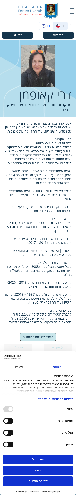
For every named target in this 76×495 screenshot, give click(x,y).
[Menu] (72, 11)
